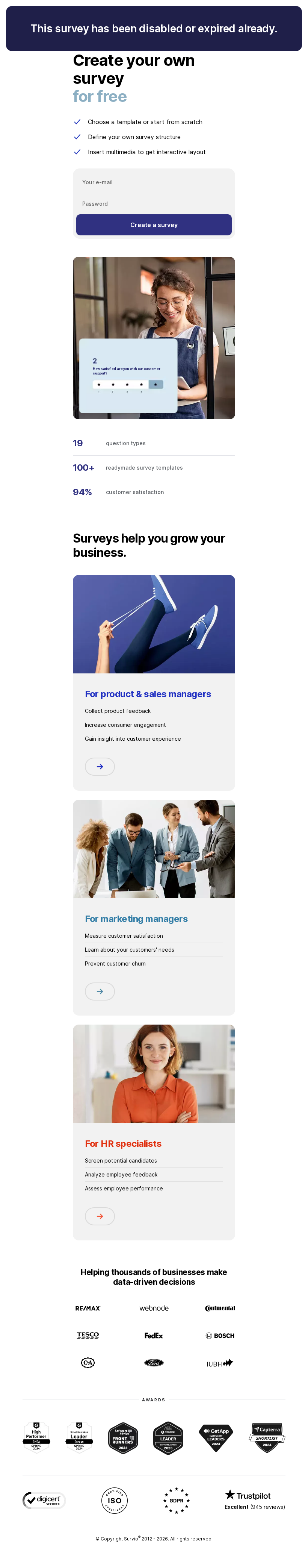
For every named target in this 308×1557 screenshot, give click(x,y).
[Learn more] (100, 767)
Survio (132, 1539)
